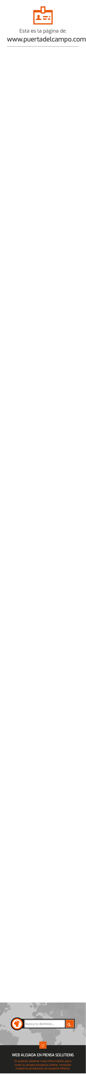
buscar (70, 1024)
